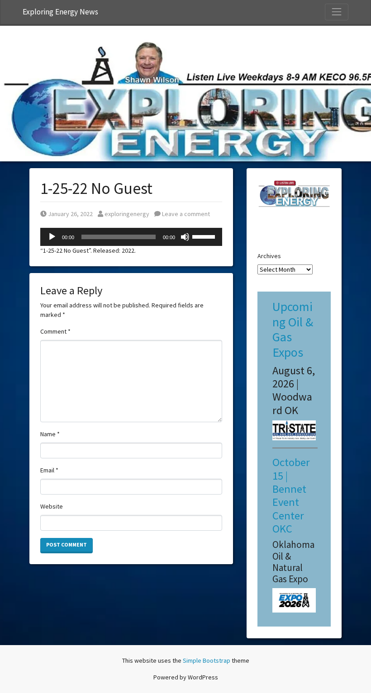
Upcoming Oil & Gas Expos (292, 329)
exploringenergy (126, 214)
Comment (55, 331)
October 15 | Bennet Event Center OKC (291, 495)
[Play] (52, 236)
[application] (131, 237)
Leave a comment (185, 214)
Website (51, 506)
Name (50, 434)
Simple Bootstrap (206, 660)
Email (49, 470)
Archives (269, 256)
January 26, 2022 (70, 214)
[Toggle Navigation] (336, 12)
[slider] (205, 236)
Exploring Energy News (60, 12)
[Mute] (185, 236)
